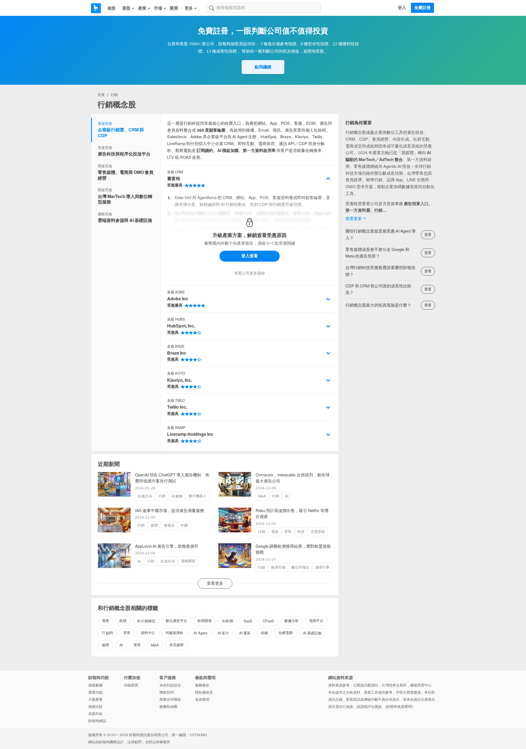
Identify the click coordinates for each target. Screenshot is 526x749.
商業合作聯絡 (170, 699)
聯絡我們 (166, 692)
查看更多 (353, 218)
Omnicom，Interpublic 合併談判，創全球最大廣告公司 (293, 478)
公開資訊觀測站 (365, 685)
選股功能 (95, 692)
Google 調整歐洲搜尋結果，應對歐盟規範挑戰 (293, 549)
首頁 (101, 95)
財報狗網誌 (97, 721)
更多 (189, 8)
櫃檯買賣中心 (420, 685)
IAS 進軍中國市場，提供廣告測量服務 (169, 510)
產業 (142, 8)
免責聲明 (202, 699)
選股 (126, 8)
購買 (174, 8)
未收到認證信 (170, 685)
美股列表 (95, 714)
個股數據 (95, 685)
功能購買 (131, 685)
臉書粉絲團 (168, 707)
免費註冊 (422, 7)
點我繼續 (263, 66)
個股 (111, 8)
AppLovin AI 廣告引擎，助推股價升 (166, 546)
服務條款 (202, 685)
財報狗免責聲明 (399, 707)
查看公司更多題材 (249, 273)
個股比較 (95, 707)
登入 (402, 7)
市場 (158, 8)
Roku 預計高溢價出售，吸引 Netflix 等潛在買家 (292, 513)
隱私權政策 (204, 692)
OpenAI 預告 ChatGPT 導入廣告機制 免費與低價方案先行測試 (172, 478)
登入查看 (249, 255)
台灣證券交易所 (394, 685)
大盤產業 (95, 699)
